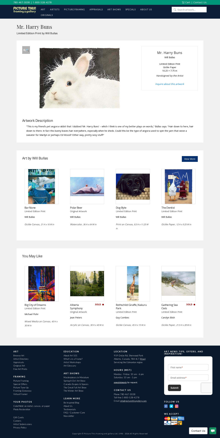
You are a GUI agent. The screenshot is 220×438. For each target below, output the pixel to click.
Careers (17, 421)
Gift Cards (18, 417)
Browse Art (18, 355)
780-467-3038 (21, 2)
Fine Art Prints (20, 369)
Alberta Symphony (76, 306)
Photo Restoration (21, 409)
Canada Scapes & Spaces (76, 384)
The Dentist (168, 207)
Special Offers (20, 384)
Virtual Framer (20, 394)
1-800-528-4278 (42, 2)
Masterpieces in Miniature (76, 377)
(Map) (143, 359)
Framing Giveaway (22, 390)
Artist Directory (20, 359)
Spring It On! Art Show (74, 380)
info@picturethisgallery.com (133, 401)
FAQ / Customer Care (74, 412)
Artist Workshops (72, 362)
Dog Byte (121, 207)
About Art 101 (70, 355)
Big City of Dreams (35, 305)
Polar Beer (76, 207)
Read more (41, 197)
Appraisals (18, 362)
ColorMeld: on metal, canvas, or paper (31, 406)
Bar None (29, 207)
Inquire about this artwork (169, 84)
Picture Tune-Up (21, 387)
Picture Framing (21, 380)
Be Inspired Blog (71, 402)
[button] (26, 50)
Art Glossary (70, 365)
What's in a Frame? (73, 359)
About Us (68, 406)
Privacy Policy (19, 427)
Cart (187, 2)
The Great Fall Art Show (75, 387)
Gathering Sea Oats (169, 306)
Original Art (19, 365)
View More (189, 158)
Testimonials (70, 409)
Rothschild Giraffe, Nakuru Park (131, 306)
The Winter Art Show (74, 390)
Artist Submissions (22, 424)
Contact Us (200, 2)
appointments (120, 382)
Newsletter (69, 416)
